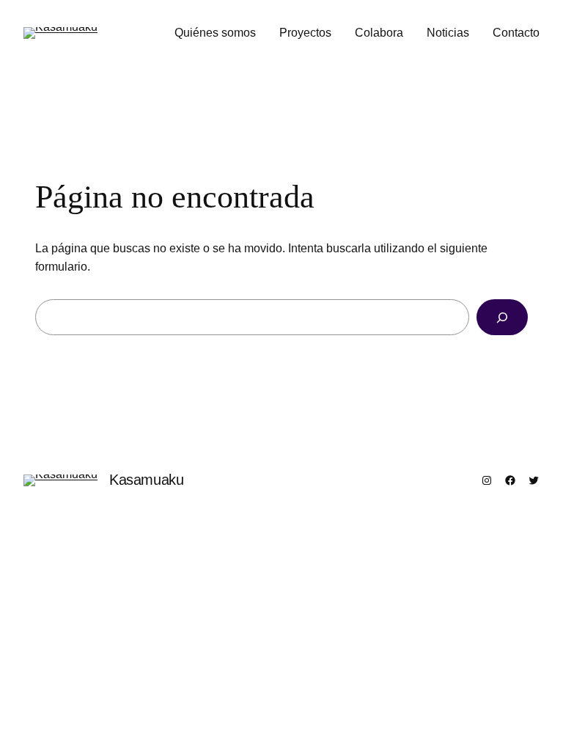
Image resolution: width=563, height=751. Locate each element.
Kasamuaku (146, 480)
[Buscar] (502, 317)
